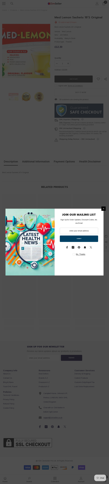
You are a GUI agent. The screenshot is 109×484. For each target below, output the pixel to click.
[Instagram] (73, 247)
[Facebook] (67, 247)
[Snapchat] (85, 247)
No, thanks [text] (80, 254)
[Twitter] (91, 247)
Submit (79, 238)
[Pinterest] (79, 247)
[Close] (103, 209)
